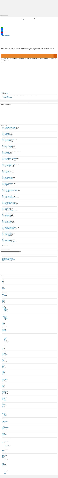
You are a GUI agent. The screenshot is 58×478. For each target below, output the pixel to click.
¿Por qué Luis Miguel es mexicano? (6, 215)
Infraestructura (4, 384)
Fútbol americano (6, 341)
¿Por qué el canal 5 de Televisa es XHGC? (7, 233)
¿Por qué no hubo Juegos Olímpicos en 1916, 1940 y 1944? (9, 203)
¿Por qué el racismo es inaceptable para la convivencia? (8, 128)
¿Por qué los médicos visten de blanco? (7, 198)
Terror (3, 450)
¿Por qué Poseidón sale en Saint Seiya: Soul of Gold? (8, 241)
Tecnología (3, 443)
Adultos (3, 289)
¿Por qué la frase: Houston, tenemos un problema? (8, 229)
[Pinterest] (29, 32)
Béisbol (5, 338)
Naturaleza (3, 413)
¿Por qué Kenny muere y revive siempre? (7, 214)
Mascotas (3, 398)
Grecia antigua (4, 374)
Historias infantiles (4, 379)
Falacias (3, 360)
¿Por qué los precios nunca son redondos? (7, 147)
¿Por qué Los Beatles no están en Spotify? (7, 135)
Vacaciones (3, 464)
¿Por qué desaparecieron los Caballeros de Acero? (8, 202)
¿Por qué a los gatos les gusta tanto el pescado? (7, 154)
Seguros (3, 442)
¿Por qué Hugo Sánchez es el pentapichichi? (7, 178)
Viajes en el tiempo (4, 465)
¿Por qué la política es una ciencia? (6, 245)
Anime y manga (4, 292)
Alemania (5, 317)
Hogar (3, 380)
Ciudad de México (6, 318)
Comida (3, 324)
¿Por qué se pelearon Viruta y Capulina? (7, 146)
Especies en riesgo (4, 354)
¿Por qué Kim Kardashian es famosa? (6, 195)
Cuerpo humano (4, 330)
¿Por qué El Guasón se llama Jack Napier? (7, 220)
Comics (3, 323)
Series (4, 460)
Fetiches (3, 365)
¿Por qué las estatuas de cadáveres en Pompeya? (8, 167)
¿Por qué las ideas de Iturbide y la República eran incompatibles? (10, 151)
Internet (5, 444)
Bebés (3, 302)
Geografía (3, 373)
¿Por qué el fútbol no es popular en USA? (7, 239)
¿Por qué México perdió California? (6, 216)
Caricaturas (3, 307)
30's (2, 280)
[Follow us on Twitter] (0, 16)
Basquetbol (5, 337)
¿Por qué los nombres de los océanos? (6, 172)
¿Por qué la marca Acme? (6, 96)
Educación (3, 352)
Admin (7, 93)
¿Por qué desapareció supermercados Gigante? (7, 183)
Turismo (3, 456)
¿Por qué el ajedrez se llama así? (6, 223)
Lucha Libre (5, 342)
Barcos (3, 301)
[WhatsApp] (29, 27)
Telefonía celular (6, 449)
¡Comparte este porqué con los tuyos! (5, 35)
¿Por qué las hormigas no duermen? (6, 179)
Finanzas (3, 367)
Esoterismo (3, 353)
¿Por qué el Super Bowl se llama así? (6, 221)
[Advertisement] (29, 8)
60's (2, 283)
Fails (2, 359)
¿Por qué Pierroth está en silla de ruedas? (7, 201)
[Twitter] (29, 30)
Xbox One (5, 473)
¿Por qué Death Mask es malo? (6, 209)
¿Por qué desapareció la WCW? (6, 235)
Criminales (3, 329)
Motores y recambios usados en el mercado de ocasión (8, 259)
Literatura (3, 392)
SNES (4, 472)
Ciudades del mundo (4, 316)
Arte (2, 296)
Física (3, 368)
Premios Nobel (4, 429)
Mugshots (5, 295)
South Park (5, 310)
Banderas (5, 424)
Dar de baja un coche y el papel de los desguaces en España (9, 260)
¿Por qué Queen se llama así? (5, 184)
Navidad (5, 405)
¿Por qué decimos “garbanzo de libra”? (7, 141)
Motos (3, 407)
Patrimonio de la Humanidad (5, 427)
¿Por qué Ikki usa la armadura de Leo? (6, 165)
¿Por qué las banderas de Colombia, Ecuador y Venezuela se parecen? (10, 189)
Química (3, 433)
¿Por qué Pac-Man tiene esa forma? (6, 226)
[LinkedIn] (29, 31)
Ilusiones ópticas (4, 381)
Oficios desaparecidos (4, 421)
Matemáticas (3, 399)
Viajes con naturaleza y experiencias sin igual (7, 258)
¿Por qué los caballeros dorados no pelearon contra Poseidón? (9, 185)
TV (2, 457)
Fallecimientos (4, 361)
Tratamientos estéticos (6, 441)
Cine (2, 314)
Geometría (5, 400)
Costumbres (3, 328)
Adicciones (3, 288)
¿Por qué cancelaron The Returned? (6, 170)
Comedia (3, 322)
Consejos (3, 325)
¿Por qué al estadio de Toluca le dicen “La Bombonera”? (9, 210)
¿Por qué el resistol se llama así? (6, 240)
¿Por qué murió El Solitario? (5, 152)
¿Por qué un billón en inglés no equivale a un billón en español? (9, 190)
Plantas (5, 415)
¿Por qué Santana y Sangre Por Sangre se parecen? (8, 160)
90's (2, 287)
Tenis (4, 347)
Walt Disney (5, 311)
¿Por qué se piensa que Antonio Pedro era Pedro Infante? (9, 127)
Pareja (3, 426)
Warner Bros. (5, 312)
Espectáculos (3, 355)
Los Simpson (5, 309)
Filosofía (3, 366)
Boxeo (4, 339)
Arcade (5, 467)
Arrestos (3, 294)
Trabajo (3, 451)
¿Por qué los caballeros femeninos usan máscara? (8, 173)
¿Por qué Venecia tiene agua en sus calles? (7, 177)
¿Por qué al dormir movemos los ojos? (7, 97)
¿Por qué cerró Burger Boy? (5, 133)
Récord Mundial (4, 434)
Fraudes (3, 372)
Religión (3, 435)
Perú (4, 319)
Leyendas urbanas (4, 391)
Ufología (3, 463)
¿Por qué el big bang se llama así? (6, 192)
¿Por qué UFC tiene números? (5, 171)
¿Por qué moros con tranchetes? (6, 140)
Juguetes (3, 387)
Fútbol (4, 340)
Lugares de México (4, 393)
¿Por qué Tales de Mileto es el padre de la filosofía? (8, 139)
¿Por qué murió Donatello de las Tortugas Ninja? (8, 242)
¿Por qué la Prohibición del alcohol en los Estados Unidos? (9, 197)
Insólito (3, 385)
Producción (5, 459)
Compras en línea (7, 445)
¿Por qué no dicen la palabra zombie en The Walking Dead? (9, 164)
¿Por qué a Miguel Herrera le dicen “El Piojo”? (7, 145)
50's (2, 282)
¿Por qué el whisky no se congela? (6, 217)
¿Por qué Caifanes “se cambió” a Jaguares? (7, 166)
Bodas (3, 306)
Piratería (3, 428)
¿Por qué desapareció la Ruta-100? (6, 159)
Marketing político (4, 397)
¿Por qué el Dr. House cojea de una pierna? (7, 132)
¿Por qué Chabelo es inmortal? (6, 176)
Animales (5, 414)
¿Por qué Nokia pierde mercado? (6, 208)
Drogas (3, 349)
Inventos (3, 386)
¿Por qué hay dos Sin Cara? (5, 191)
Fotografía (3, 371)
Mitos (3, 406)
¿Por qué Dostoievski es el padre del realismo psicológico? (9, 227)
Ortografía (3, 422)
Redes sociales (7, 446)
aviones (3, 300)
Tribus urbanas (4, 455)
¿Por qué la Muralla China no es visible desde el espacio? (9, 204)
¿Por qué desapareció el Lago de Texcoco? (7, 196)
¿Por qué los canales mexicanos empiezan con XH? (8, 148)
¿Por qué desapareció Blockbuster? (6, 234)
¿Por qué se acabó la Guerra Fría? (6, 153)
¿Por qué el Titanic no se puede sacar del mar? (7, 129)
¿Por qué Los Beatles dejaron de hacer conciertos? (8, 228)
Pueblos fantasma (4, 432)
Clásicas (5, 308)
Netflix (5, 458)
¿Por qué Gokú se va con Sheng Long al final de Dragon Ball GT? (9, 158)
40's (2, 281)
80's (2, 286)
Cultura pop (3, 331)
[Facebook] (29, 29)
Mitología (3, 404)
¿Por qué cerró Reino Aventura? (6, 134)
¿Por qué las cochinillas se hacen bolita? (7, 222)
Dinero (3, 348)
